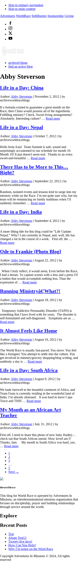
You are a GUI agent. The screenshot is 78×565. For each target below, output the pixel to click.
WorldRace (23, 16)
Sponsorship (55, 16)
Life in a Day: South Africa (29, 370)
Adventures (7, 16)
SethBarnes (39, 16)
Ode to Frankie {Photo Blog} (30, 251)
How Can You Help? (22, 545)
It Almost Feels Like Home (28, 330)
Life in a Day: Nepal (21, 127)
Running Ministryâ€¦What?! (30, 291)
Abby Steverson (21, 96)
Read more (53, 118)
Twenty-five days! (20, 541)
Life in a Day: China (21, 87)
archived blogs (17, 62)
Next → (13, 472)
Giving (69, 16)
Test (11, 534)
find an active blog (20, 66)
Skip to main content (21, 9)
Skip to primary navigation (25, 5)
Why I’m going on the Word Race (30, 549)
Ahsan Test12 (17, 537)
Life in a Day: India (21, 212)
